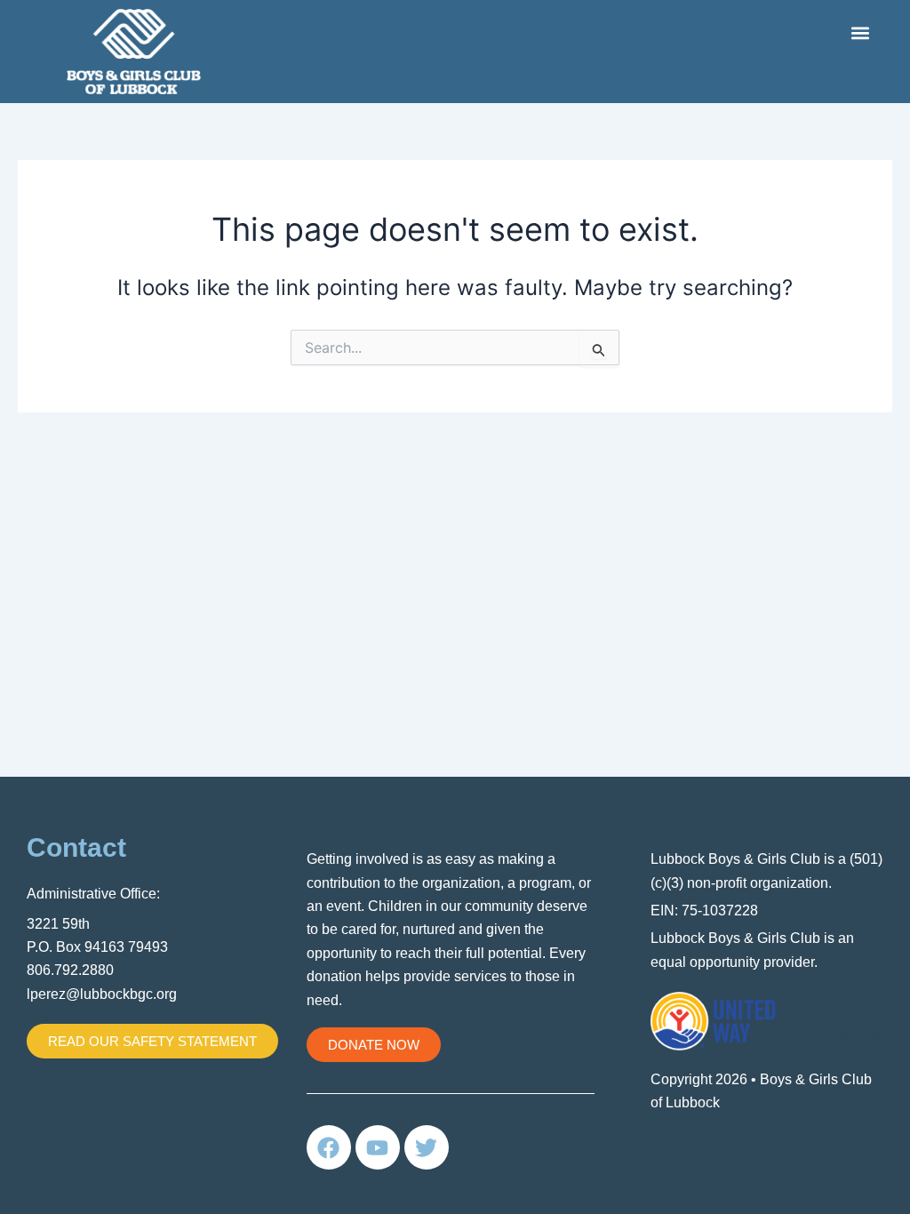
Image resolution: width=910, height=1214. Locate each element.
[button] (859, 32)
